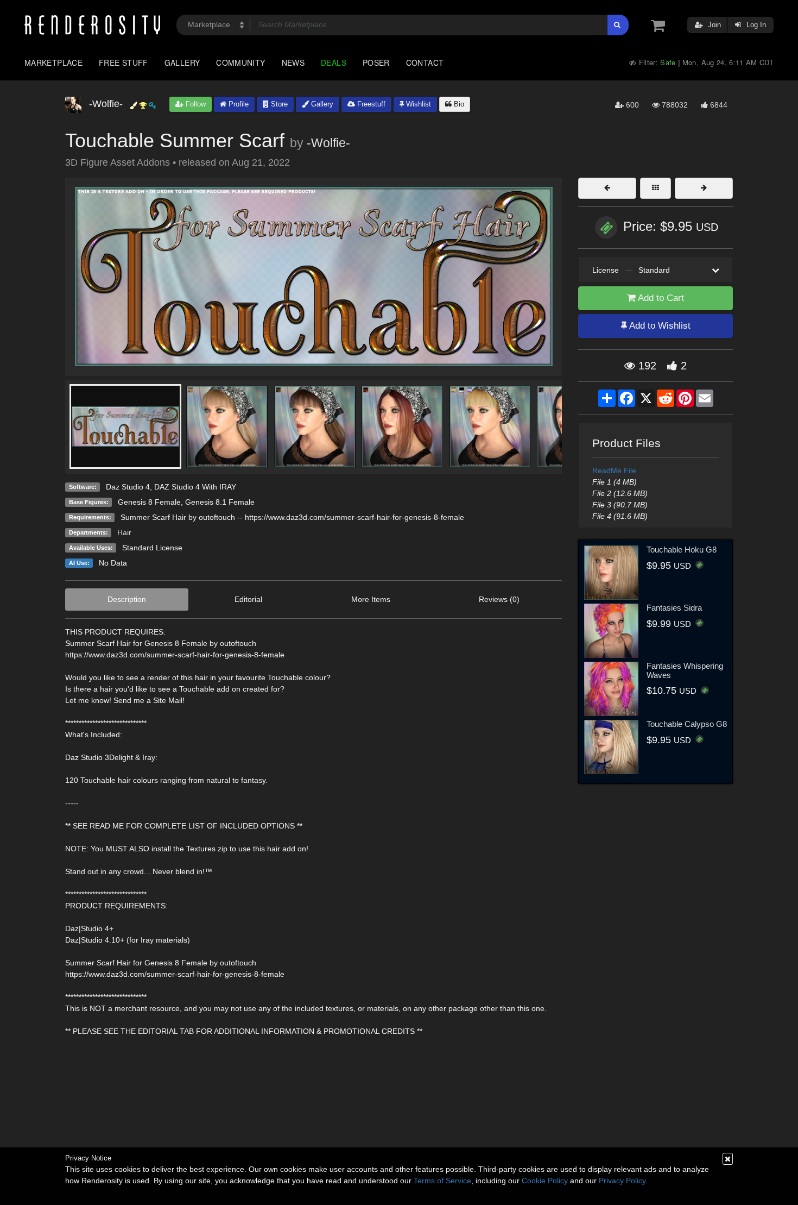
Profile (237, 104)
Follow (194, 104)
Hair (124, 532)
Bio (458, 104)
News (293, 62)
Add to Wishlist (659, 326)
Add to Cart (660, 298)
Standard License (152, 547)
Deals (333, 62)
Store (278, 104)
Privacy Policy (622, 1180)
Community (240, 62)
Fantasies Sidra (674, 607)
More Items (370, 599)
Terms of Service (442, 1180)
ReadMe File (614, 470)
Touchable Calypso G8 (687, 724)
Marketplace (53, 62)
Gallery (182, 62)
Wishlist (417, 104)
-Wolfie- (328, 143)
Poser (376, 62)
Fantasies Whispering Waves (685, 670)
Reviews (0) (499, 599)
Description (126, 599)
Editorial (248, 599)
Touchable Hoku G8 (682, 549)
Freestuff (370, 104)
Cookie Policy (545, 1180)
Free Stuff (123, 62)
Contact (425, 62)
